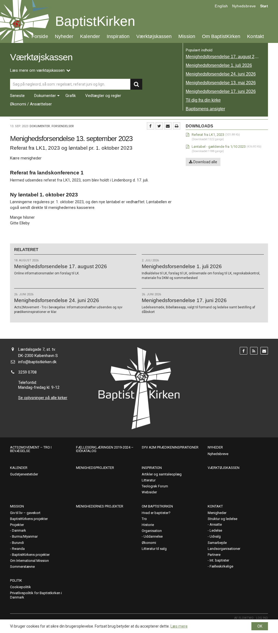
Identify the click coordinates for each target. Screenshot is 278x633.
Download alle (204, 162)
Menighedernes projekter (99, 506)
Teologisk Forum (155, 486)
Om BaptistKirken (221, 36)
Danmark (19, 530)
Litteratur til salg (154, 549)
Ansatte (216, 524)
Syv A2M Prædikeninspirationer (170, 447)
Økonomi (149, 543)
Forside (39, 36)
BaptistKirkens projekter (29, 519)
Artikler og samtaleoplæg (162, 474)
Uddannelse (153, 536)
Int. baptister (219, 560)
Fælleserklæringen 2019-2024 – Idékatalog (105, 449)
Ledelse (216, 530)
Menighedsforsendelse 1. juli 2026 (219, 65)
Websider (149, 492)
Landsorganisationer (224, 549)
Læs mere (179, 626)
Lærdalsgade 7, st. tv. (37, 349)
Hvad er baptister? (156, 513)
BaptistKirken (95, 21)
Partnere (214, 555)
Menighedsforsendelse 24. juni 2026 (221, 74)
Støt (264, 6)
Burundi (18, 543)
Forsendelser (63, 126)
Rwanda (18, 549)
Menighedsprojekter (95, 468)
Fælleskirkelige (221, 566)
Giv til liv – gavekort (25, 513)
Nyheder (64, 36)
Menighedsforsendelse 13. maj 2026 (221, 82)
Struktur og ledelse (222, 519)
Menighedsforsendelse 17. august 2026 (224, 56)
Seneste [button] (17, 96)
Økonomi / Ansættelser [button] (31, 104)
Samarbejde (217, 543)
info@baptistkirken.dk (37, 361)
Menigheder (217, 513)
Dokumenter (40, 126)
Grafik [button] (70, 96)
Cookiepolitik (20, 587)
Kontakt (255, 36)
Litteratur (149, 480)
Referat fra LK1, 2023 (208, 135)
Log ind (262, 618)
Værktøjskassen (154, 36)
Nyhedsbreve (244, 6)
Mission (186, 36)
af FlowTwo (244, 618)
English (221, 6)
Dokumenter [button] (45, 96)
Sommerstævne (22, 567)
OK (259, 626)
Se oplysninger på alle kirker (42, 397)
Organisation (152, 531)
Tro (144, 519)
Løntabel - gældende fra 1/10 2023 (219, 147)
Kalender (90, 36)
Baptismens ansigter (205, 108)
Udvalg (215, 536)
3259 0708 (27, 372)
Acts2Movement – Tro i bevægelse (31, 449)
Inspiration (118, 36)
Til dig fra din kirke (203, 100)
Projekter (17, 525)
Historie (148, 525)
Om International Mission (29, 561)
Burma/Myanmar (25, 536)
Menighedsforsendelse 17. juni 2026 (221, 91)
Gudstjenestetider (24, 474)
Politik (16, 580)
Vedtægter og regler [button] (103, 96)
